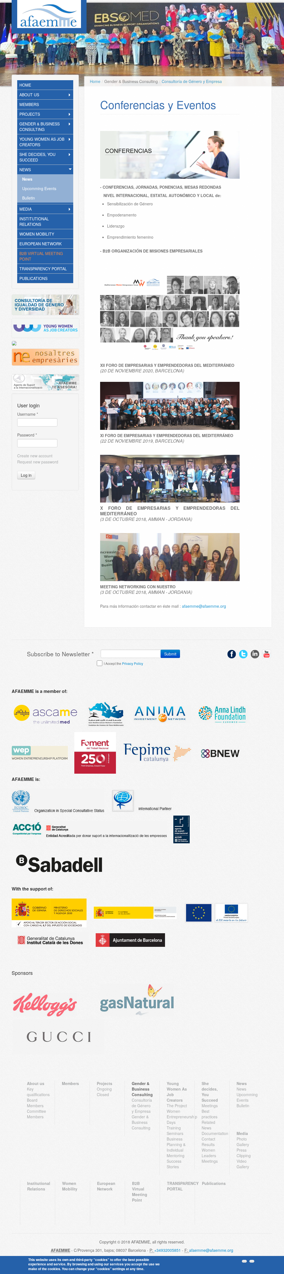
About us (29, 94)
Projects (29, 114)
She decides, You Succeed (37, 157)
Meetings (210, 1105)
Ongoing (104, 1089)
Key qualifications (37, 1091)
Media (25, 209)
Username (27, 414)
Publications (33, 278)
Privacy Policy (132, 663)
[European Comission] (49, 913)
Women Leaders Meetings (210, 1155)
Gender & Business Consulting (39, 126)
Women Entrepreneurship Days (177, 1116)
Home (25, 85)
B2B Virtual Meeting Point (41, 256)
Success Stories (174, 1163)
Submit (170, 654)
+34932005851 (167, 1250)
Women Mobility (36, 234)
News (25, 169)
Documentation (212, 1133)
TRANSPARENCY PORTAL (43, 268)
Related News (208, 1125)
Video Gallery (243, 1163)
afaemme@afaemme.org (204, 606)
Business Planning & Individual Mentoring (176, 1147)
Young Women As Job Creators (41, 141)
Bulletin (28, 198)
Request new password (37, 462)
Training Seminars (175, 1130)
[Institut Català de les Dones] (50, 940)
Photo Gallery (243, 1141)
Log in (26, 475)
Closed (103, 1094)
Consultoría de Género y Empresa (192, 81)
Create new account (34, 455)
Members (29, 104)
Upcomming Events (39, 188)
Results (208, 1144)
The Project (177, 1105)
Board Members (35, 1102)
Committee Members (36, 1113)
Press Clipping (244, 1152)
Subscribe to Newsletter (60, 654)
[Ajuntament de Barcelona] (130, 940)
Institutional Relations (34, 221)
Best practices (209, 1113)
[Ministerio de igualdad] (135, 913)
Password (27, 435)
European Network (40, 243)
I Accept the (123, 663)
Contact (208, 1139)
